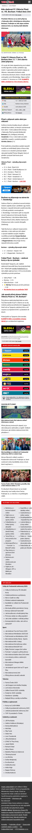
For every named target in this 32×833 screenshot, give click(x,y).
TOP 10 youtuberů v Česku (13, 713)
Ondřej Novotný (10, 765)
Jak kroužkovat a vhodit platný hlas (16, 613)
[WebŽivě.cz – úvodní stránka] (7, 2)
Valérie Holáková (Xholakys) (14, 723)
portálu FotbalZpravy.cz (19, 268)
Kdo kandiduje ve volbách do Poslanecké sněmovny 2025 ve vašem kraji (14, 453)
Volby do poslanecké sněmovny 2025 (17, 708)
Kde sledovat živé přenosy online (16, 644)
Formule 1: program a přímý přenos (16, 652)
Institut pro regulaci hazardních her (12, 812)
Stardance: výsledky (11, 695)
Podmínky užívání (15, 824)
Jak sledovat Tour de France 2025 (16, 631)
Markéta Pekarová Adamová (14, 752)
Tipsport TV (26, 305)
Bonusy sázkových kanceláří (14, 611)
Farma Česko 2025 (11, 682)
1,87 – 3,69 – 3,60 (20, 110)
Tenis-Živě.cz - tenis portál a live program (10, 538)
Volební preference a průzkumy (15, 595)
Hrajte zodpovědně (4, 336)
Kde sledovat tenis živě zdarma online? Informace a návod (14, 421)
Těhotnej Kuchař (10, 754)
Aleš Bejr (8, 728)
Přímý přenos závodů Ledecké (15, 675)
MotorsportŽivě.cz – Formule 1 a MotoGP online (11, 545)
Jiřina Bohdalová (10, 739)
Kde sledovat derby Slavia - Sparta (16, 639)
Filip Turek (8, 731)
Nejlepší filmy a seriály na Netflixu (16, 698)
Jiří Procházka (9, 720)
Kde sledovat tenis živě (12, 673)
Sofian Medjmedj (10, 760)
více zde (18, 338)
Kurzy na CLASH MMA (12, 705)
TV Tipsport (19, 113)
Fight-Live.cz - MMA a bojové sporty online (10, 517)
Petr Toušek (18, 15)
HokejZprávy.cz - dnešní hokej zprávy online (10, 531)
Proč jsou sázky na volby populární (16, 616)
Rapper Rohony (10, 770)
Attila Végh (8, 767)
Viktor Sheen (9, 749)
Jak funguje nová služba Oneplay (16, 685)
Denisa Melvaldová (11, 726)
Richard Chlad (9, 747)
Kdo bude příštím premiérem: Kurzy (16, 608)
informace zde (17, 798)
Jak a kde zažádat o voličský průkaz (16, 618)
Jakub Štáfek (9, 744)
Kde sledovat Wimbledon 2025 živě (16, 634)
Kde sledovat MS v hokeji (13, 641)
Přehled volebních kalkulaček (14, 600)
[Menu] (29, 2)
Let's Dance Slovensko (12, 688)
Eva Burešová (9, 762)
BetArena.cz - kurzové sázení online (10, 510)
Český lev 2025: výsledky (13, 693)
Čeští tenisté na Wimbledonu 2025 (16, 636)
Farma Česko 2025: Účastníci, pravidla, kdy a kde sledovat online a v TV (15, 485)
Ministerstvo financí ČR (20, 810)
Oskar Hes (8, 734)
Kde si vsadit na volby (12, 598)
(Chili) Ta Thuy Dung (11, 741)
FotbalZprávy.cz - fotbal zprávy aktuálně (11, 524)
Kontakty (4, 824)
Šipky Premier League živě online (16, 649)
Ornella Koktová (10, 773)
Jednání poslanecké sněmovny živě (16, 711)
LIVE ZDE (23, 181)
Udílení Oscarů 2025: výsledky (15, 690)
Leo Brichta (9, 757)
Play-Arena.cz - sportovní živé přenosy (10, 552)
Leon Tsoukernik (10, 736)
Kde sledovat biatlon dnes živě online (17, 654)
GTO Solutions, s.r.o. (21, 829)
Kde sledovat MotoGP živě (13, 647)
